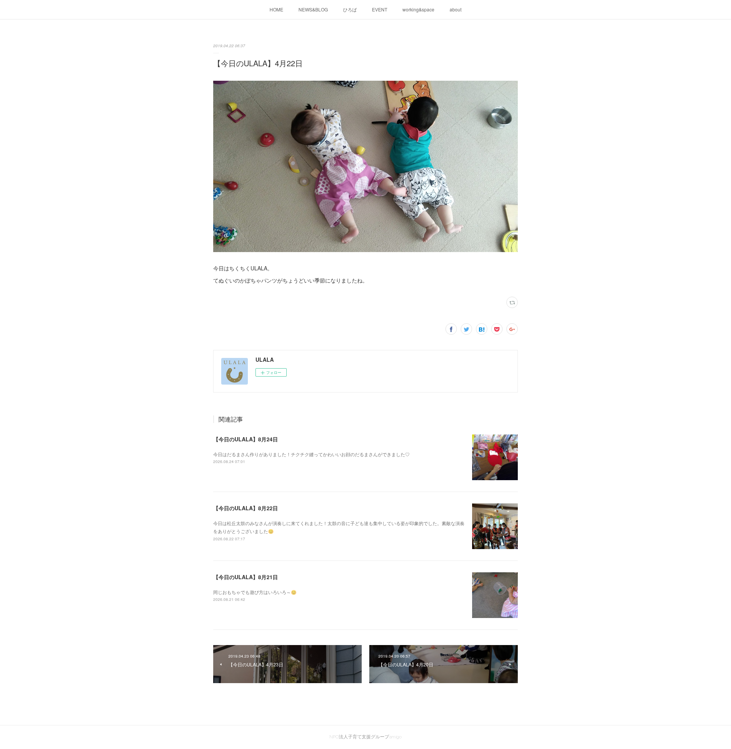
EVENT (379, 9)
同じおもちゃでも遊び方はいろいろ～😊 (255, 592)
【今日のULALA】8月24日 (245, 439)
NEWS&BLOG (313, 9)
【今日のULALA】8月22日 (245, 508)
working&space (418, 9)
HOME (276, 9)
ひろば (350, 9)
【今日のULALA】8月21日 (245, 577)
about (455, 9)
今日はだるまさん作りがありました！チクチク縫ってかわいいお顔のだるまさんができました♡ (311, 454)
